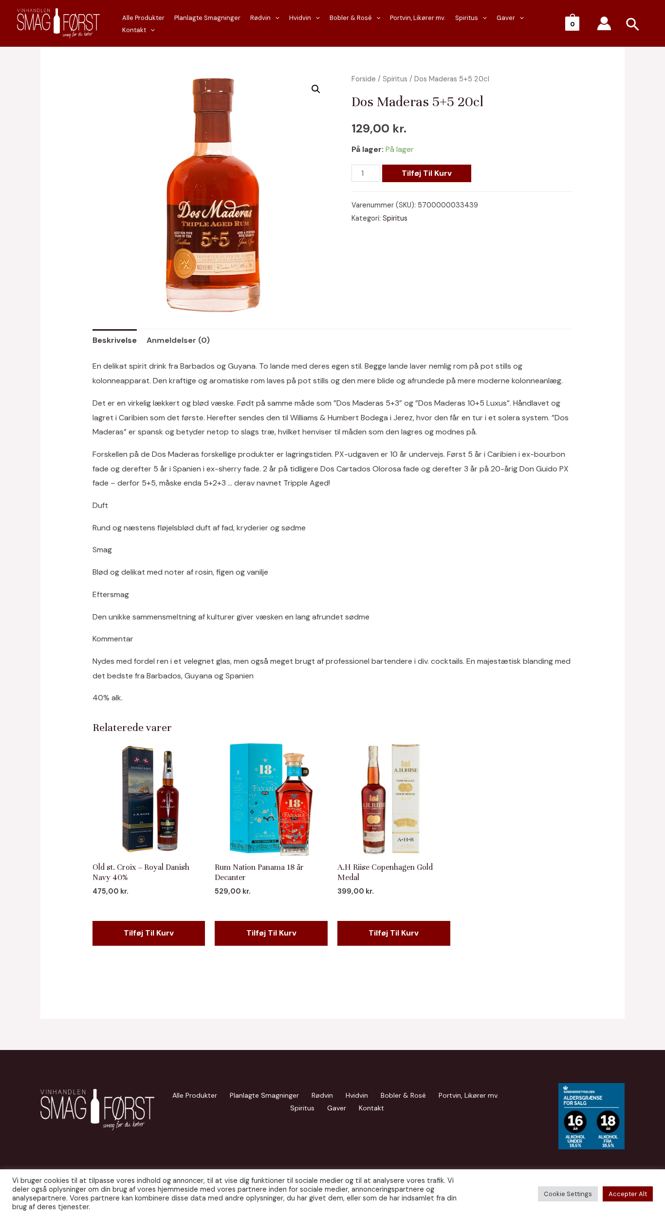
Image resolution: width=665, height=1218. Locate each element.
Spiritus (466, 18)
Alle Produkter (143, 18)
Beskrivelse (114, 340)
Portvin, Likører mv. (417, 18)
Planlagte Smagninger (207, 18)
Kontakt (134, 30)
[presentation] (150, 30)
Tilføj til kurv (427, 173)
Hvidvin (300, 18)
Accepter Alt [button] (628, 1194)
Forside (363, 79)
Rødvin (260, 18)
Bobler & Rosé (351, 18)
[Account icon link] (604, 23)
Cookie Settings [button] (568, 1194)
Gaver (506, 18)
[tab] (114, 340)
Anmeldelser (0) (178, 340)
